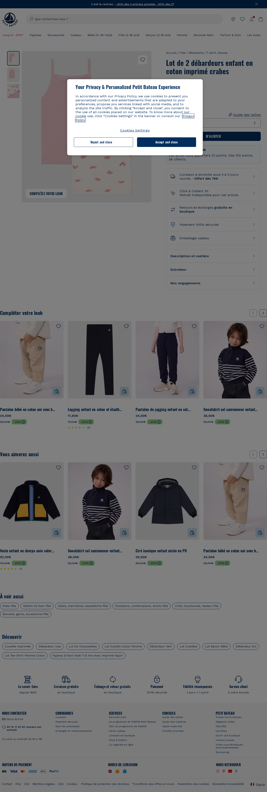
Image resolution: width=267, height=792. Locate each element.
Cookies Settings (135, 130)
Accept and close (166, 142)
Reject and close (101, 142)
